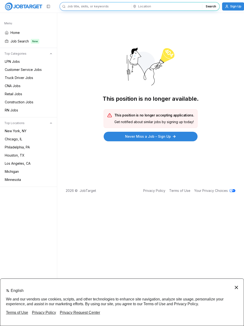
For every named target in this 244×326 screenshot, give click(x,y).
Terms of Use (179, 191)
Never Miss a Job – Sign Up (148, 136)
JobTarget (88, 191)
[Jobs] (23, 6)
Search (211, 6)
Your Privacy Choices (211, 191)
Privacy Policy (154, 191)
